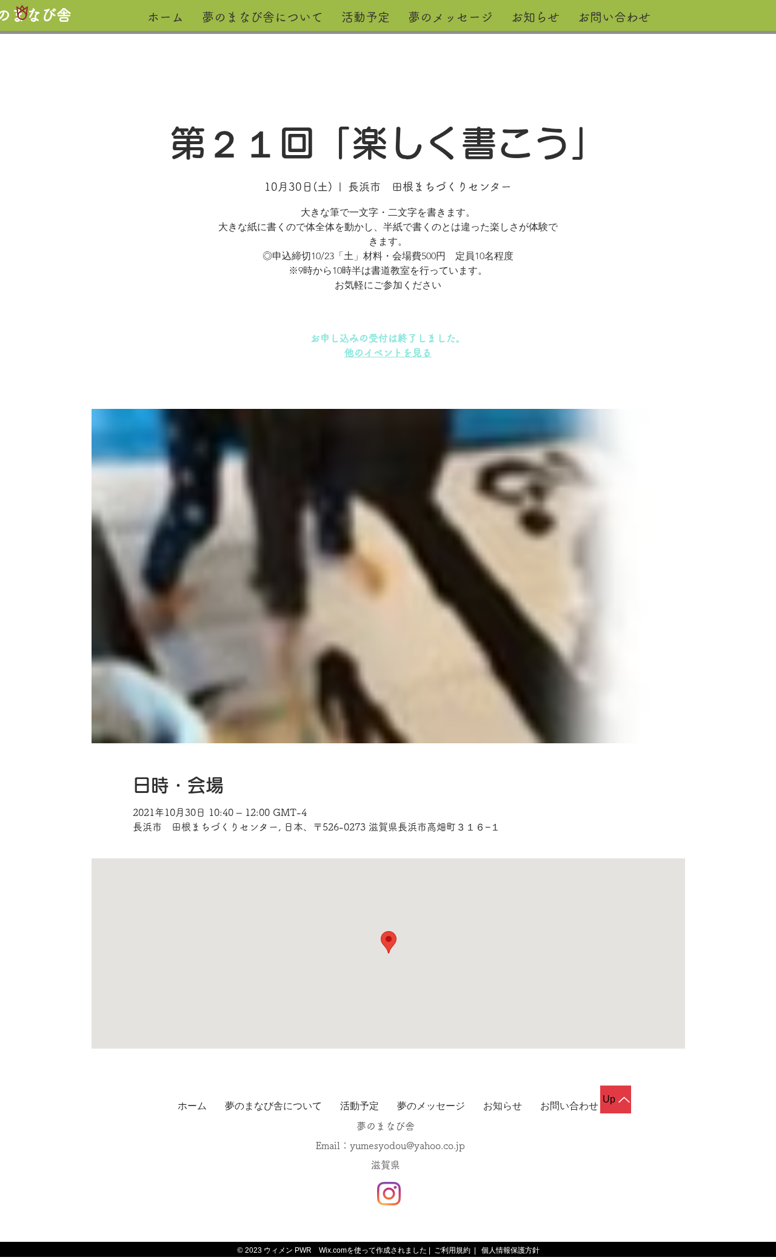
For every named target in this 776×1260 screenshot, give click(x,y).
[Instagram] (389, 1193)
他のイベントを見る (388, 352)
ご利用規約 (452, 1250)
